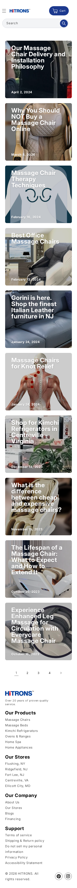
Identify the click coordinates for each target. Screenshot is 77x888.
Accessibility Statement (24, 863)
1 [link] (16, 673)
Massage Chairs (17, 720)
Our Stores (13, 808)
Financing (13, 819)
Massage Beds (16, 725)
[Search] (64, 23)
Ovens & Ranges (18, 736)
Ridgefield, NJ (16, 769)
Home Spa (13, 742)
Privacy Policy (16, 857)
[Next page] (60, 672)
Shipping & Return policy (24, 841)
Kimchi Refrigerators (21, 731)
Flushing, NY (15, 764)
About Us (12, 802)
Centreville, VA (17, 780)
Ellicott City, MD (17, 786)
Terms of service (18, 835)
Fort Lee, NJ (14, 775)
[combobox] (35, 23)
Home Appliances (19, 747)
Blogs (9, 813)
